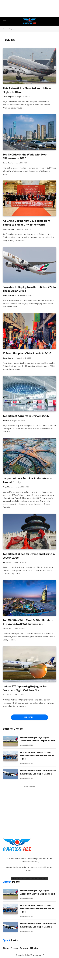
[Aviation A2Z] (29, 21)
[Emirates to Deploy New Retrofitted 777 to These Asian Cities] (29, 265)
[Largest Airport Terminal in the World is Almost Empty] (29, 456)
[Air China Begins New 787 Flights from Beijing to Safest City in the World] (29, 198)
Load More (28, 717)
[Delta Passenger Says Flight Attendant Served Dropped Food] (10, 741)
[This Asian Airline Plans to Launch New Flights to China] (29, 66)
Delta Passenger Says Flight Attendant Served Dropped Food (37, 739)
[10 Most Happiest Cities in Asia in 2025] (29, 331)
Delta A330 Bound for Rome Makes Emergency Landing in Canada (38, 772)
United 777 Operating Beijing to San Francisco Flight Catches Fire (25, 688)
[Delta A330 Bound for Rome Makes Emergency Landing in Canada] (10, 774)
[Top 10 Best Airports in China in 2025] (29, 393)
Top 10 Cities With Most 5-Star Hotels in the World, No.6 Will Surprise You (28, 622)
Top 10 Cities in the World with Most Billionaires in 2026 (25, 156)
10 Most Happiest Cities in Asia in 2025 (27, 353)
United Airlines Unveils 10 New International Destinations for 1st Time (37, 755)
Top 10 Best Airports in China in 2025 (26, 416)
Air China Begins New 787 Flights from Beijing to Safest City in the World (26, 222)
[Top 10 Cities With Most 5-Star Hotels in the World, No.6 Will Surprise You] (29, 598)
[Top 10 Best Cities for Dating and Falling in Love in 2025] (29, 531)
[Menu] (4, 21)
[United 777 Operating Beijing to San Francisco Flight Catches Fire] (29, 664)
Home (5, 29)
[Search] (55, 21)
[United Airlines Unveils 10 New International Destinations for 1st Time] (10, 756)
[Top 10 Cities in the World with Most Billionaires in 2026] (29, 132)
